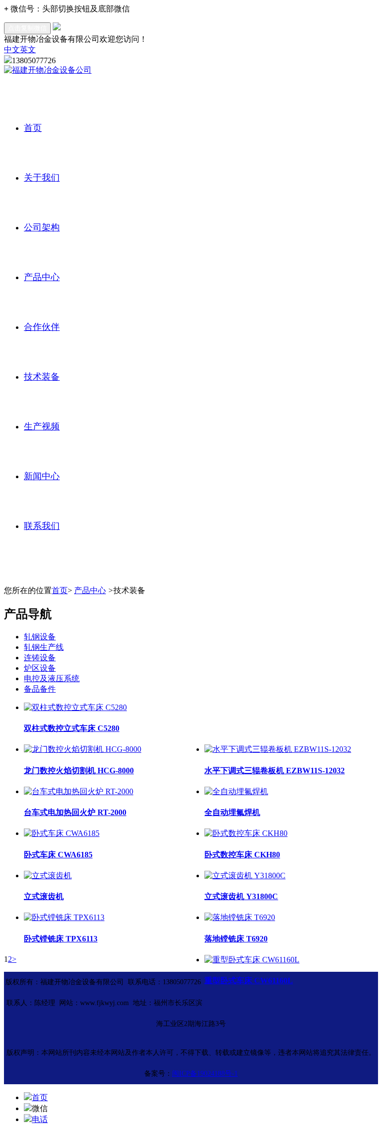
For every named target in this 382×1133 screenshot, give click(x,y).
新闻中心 (42, 476)
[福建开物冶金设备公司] (48, 70)
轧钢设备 (40, 636)
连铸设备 (40, 657)
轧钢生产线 (44, 647)
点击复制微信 (27, 28)
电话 (40, 1119)
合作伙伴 (42, 327)
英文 (28, 49)
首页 (33, 128)
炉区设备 (40, 668)
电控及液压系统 (52, 678)
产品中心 (42, 277)
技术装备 (42, 377)
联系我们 (42, 526)
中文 (12, 49)
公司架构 (42, 227)
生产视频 (42, 426)
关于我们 (42, 178)
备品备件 (40, 689)
